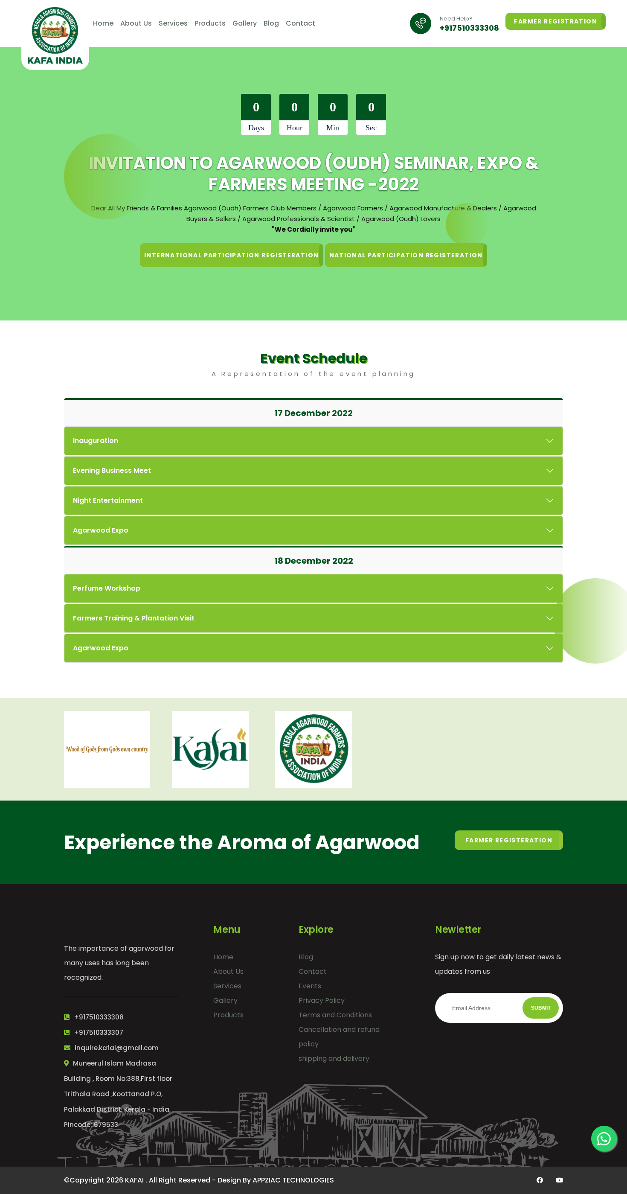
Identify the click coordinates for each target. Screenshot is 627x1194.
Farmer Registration (555, 21)
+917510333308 (469, 28)
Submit (541, 1008)
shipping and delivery (334, 1058)
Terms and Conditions (335, 1015)
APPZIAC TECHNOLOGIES (293, 1180)
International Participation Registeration (231, 255)
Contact (300, 23)
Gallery (244, 23)
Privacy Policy (322, 1000)
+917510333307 (98, 1032)
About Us (136, 23)
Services (173, 23)
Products (210, 23)
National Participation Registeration (406, 255)
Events (310, 986)
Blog (271, 23)
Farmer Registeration (508, 840)
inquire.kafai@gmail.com (117, 1047)
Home (103, 23)
